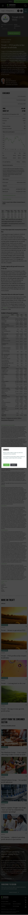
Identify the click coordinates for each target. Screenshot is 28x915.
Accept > (6, 464)
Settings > (14, 464)
